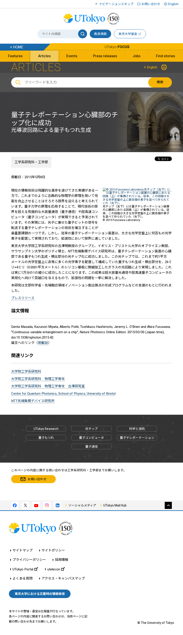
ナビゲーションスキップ (116, 4)
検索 (160, 82)
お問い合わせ (150, 4)
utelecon (53, 569)
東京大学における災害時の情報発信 (40, 594)
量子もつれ (46, 437)
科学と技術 (137, 429)
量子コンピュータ (91, 437)
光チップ (91, 429)
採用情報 (61, 559)
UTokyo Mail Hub (115, 505)
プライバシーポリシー (29, 559)
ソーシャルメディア (82, 505)
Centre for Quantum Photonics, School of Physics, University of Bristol (63, 394)
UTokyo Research (46, 429)
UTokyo (117, 47)
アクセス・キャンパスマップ (63, 578)
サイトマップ (22, 550)
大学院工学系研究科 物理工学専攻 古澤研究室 (48, 386)
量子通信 (91, 446)
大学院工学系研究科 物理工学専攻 (38, 379)
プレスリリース (22, 298)
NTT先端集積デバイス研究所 (32, 401)
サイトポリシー (53, 550)
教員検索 (100, 34)
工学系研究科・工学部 (31, 162)
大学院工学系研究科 (26, 372)
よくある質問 (22, 578)
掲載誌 (43, 343)
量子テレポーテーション (137, 437)
